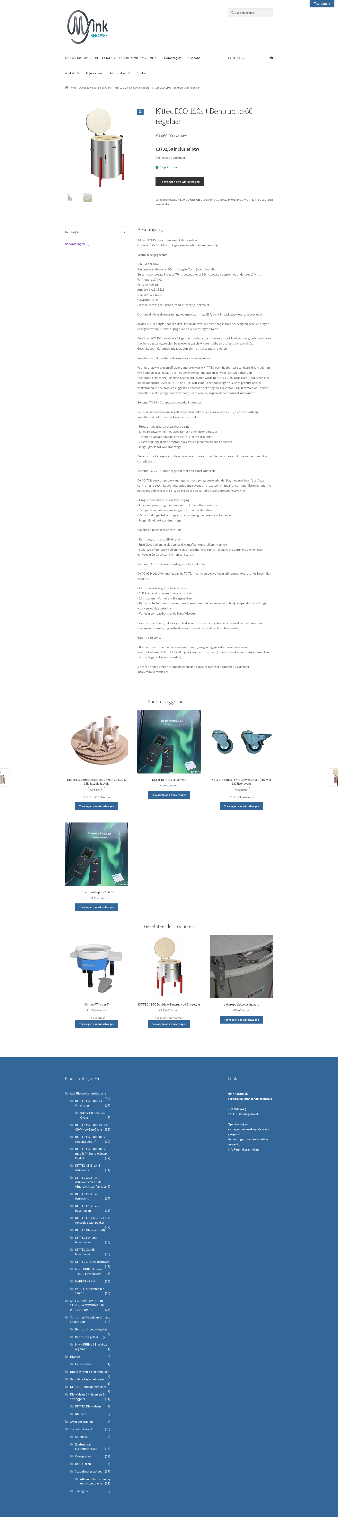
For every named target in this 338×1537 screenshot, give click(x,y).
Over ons (194, 58)
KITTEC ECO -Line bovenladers (132, 87)
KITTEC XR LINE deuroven (92, 1262)
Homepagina (173, 58)
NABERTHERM (85, 1281)
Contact (142, 73)
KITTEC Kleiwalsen (88, 1406)
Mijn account (94, 73)
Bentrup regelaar (86, 1337)
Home (73, 87)
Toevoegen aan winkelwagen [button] (96, 806)
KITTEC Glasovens (87, 1230)
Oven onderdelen (81, 1422)
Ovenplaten (83, 1456)
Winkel (69, 73)
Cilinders (81, 1437)
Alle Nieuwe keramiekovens (95, 87)
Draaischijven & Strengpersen (89, 1372)
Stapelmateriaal (81, 1429)
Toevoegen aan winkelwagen (180, 182)
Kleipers (80, 1414)
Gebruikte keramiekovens (87, 1379)
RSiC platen (83, 1464)
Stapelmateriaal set (88, 1471)
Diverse (75, 1356)
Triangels (81, 1491)
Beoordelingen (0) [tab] (77, 244)
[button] (140, 112)
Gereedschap (83, 1364)
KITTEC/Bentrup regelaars (88, 1387)
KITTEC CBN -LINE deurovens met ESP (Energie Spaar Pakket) (90, 1182)
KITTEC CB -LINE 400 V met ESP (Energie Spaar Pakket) (91, 1153)
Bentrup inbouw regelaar (92, 1329)
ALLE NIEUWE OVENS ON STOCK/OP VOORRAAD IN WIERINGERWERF (111, 58)
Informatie (117, 73)
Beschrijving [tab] (73, 232)
